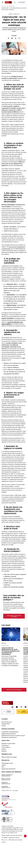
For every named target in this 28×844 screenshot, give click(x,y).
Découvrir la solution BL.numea (14, 616)
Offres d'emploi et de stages (9, 757)
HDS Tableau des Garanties (15, 839)
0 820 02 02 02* (6, 783)
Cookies (4, 842)
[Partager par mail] (19, 38)
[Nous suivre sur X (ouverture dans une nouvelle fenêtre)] (21, 707)
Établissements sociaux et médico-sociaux (13, 735)
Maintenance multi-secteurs (9, 737)
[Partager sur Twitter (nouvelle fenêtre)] (12, 38)
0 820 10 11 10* (6, 780)
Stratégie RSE (5, 724)
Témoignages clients (7, 763)
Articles (4, 765)
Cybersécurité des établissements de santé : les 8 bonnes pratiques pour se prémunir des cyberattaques (11, 651)
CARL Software (6, 747)
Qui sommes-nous (7, 722)
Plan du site (4, 839)
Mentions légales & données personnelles (12, 835)
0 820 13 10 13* (6, 787)
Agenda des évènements (8, 768)
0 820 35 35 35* (6, 776)
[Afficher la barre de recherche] (15, 2)
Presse (3, 725)
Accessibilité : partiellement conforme (11, 837)
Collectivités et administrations (10, 732)
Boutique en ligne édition (8, 743)
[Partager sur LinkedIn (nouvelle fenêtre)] (15, 38)
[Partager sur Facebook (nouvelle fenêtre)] (8, 38)
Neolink (4, 749)
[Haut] (25, 836)
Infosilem (4, 751)
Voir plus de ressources (14, 689)
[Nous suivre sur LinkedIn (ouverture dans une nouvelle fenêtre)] (12, 707)
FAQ (3, 767)
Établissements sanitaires (9, 733)
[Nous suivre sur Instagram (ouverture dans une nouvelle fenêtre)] (17, 707)
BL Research (5, 745)
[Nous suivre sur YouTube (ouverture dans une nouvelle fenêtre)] (25, 707)
